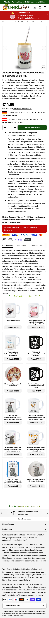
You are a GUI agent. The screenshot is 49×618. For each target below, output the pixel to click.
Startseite (5, 22)
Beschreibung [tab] (7, 246)
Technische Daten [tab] (36, 246)
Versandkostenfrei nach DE (22, 109)
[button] (40, 7)
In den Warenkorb (32, 127)
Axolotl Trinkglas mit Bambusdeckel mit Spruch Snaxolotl (26, 22)
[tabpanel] (24, 272)
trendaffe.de (10, 611)
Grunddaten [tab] (21, 246)
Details (14, 115)
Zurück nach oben (24, 519)
